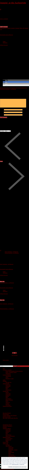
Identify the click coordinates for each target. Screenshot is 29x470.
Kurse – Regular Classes (11, 372)
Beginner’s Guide (10, 378)
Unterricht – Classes (12, 449)
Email (1, 112)
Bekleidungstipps (6, 437)
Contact (7, 403)
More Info (2, 281)
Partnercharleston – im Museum (13, 88)
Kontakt (4, 381)
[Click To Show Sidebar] (0, 9)
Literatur (5, 427)
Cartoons (8, 444)
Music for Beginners (10, 436)
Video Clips (5, 443)
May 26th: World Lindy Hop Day (10, 418)
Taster (4, 41)
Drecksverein (6, 414)
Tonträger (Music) (7, 428)
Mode (7, 441)
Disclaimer (8, 405)
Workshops (8, 373)
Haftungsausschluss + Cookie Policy (18, 464)
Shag (7, 388)
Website (2, 114)
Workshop (5, 42)
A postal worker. (8, 346)
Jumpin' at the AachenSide (13, 2)
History (7, 392)
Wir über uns (8, 382)
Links (4, 379)
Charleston (8, 386)
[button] (5, 80)
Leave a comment (4, 18)
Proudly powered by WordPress (7, 469)
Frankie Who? (7, 349)
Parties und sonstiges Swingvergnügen (14, 371)
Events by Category (7, 369)
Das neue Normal (7, 413)
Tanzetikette (8, 376)
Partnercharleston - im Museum (12, 253)
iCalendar (17, 28)
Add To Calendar (4, 26)
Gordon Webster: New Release (10, 415)
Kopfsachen (8, 439)
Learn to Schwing (7, 374)
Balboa (7, 387)
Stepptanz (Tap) (11, 456)
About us (8, 402)
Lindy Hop (8, 384)
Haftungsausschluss (7, 406)
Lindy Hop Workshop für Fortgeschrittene (12, 87)
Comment (2, 98)
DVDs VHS (5, 442)
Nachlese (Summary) (7, 426)
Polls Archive (6, 360)
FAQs (7, 377)
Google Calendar (11, 28)
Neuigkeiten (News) (7, 424)
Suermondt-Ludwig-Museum (6, 34)
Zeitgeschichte (6, 383)
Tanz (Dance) (9, 446)
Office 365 (21, 28)
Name (2, 109)
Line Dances (8, 389)
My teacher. (7, 350)
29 (0, 250)
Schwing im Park (6, 416)
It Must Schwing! (4, 45)
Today (1, 161)
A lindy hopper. (7, 347)
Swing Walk (11, 452)
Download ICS (3, 28)
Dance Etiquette (9, 400)
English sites (5, 391)
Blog (4, 368)
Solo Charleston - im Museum (11, 251)
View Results (14, 355)
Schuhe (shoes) (9, 438)
